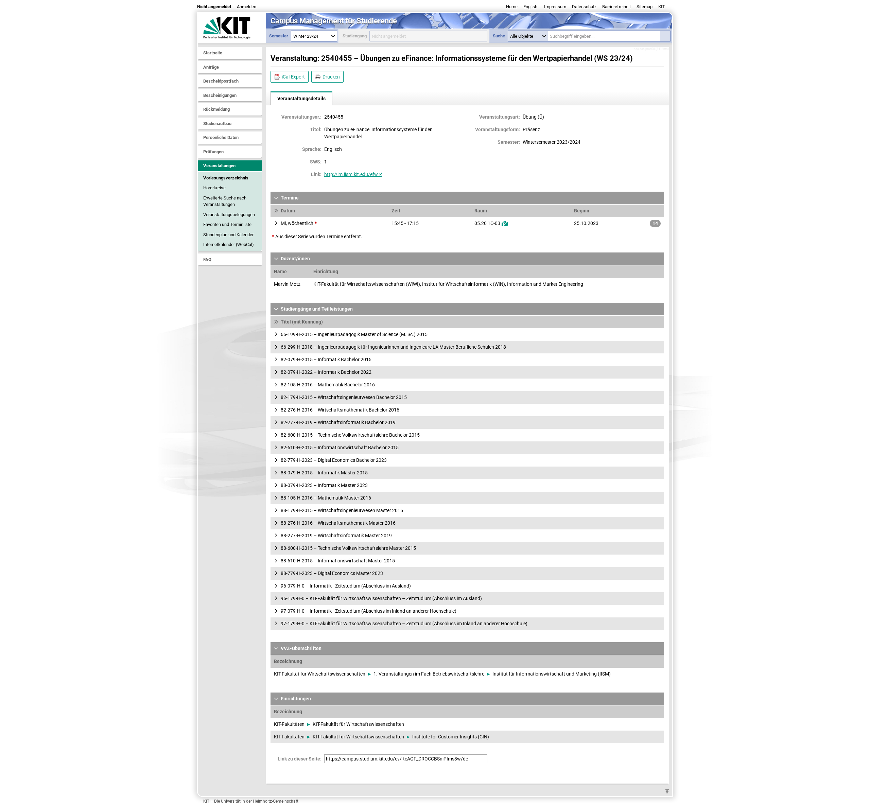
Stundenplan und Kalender (228, 234)
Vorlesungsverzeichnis (225, 177)
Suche (499, 35)
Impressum (555, 6)
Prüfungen (213, 151)
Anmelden (246, 6)
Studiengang (355, 35)
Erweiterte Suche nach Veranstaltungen (224, 201)
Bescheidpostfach (221, 81)
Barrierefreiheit (616, 6)
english (530, 6)
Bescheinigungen (220, 95)
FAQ (207, 259)
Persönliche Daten (221, 137)
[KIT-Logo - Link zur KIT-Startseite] (232, 28)
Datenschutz (584, 6)
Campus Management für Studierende (334, 21)
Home (512, 6)
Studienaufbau (217, 123)
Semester (278, 35)
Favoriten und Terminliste (227, 224)
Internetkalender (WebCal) (228, 244)
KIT (661, 6)
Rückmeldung (216, 109)
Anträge (211, 67)
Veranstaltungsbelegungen (229, 214)
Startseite (212, 52)
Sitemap (644, 6)
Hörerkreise (214, 187)
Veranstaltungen (219, 165)
